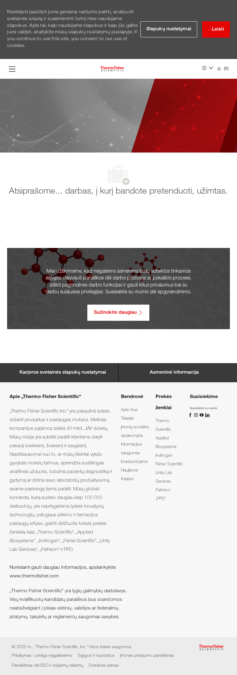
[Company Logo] (112, 69)
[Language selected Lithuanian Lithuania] (207, 68)
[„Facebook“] (191, 415)
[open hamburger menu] (12, 69)
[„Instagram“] (196, 415)
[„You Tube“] (202, 415)
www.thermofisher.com (34, 576)
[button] (168, 29)
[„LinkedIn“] (207, 415)
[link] (129, 410)
